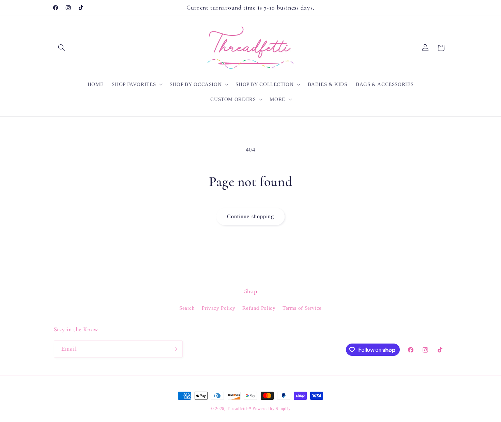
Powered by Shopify (271, 409)
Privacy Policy (219, 308)
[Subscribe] (174, 348)
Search (187, 308)
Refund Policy (258, 308)
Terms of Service (302, 308)
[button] (62, 48)
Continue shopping (250, 216)
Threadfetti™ (239, 409)
